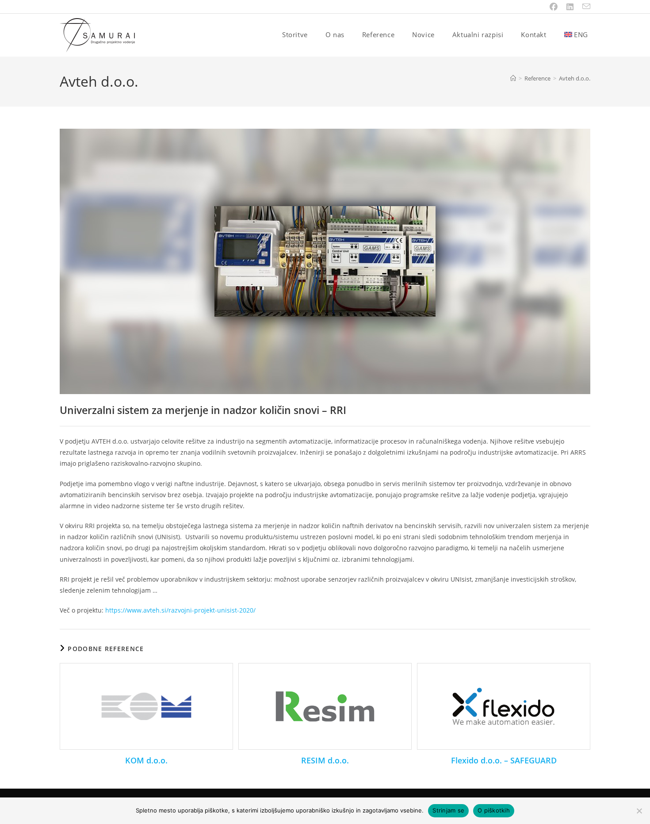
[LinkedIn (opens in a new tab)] (570, 6)
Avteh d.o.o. (574, 78)
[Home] (513, 78)
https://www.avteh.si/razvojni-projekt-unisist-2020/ (180, 610)
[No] (639, 810)
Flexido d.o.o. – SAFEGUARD (504, 760)
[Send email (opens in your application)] (584, 6)
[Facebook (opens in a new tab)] (553, 6)
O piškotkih (494, 810)
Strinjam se (448, 810)
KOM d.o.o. (146, 760)
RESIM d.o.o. (325, 760)
